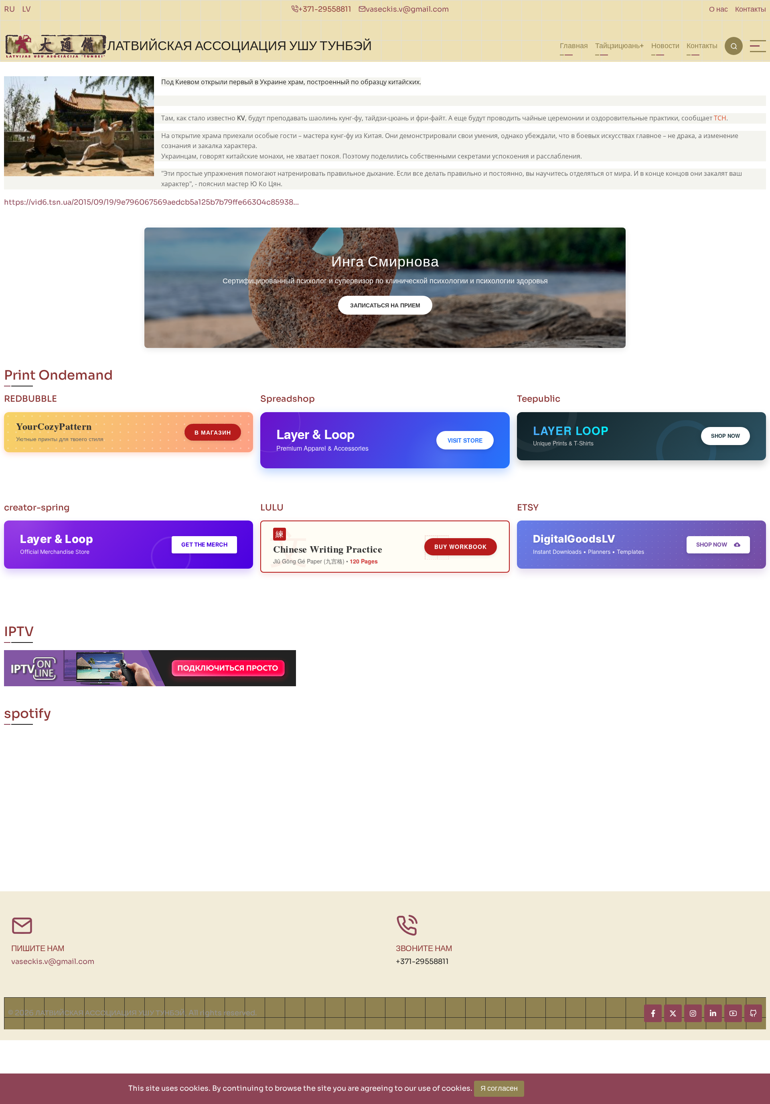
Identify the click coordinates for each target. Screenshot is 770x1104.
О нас (718, 9)
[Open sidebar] (758, 46)
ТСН (720, 118)
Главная (574, 45)
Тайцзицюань (617, 45)
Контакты (750, 9)
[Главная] (55, 46)
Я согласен (499, 1088)
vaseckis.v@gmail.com (407, 9)
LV (26, 9)
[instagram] (693, 1013)
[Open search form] (734, 46)
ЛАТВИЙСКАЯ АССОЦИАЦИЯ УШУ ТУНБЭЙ (239, 46)
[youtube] (733, 1013)
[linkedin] (713, 1013)
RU (9, 9)
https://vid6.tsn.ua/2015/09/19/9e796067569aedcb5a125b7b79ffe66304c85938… (151, 202)
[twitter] (673, 1013)
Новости (665, 45)
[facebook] (653, 1013)
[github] (753, 1013)
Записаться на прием (385, 305)
